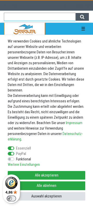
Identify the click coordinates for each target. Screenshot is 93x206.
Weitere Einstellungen (24, 164)
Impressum (74, 123)
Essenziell (23, 148)
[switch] (11, 198)
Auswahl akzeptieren (46, 196)
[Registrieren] (15, 6)
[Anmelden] (6, 6)
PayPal (21, 154)
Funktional (23, 159)
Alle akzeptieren (46, 175)
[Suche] (82, 17)
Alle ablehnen (46, 185)
